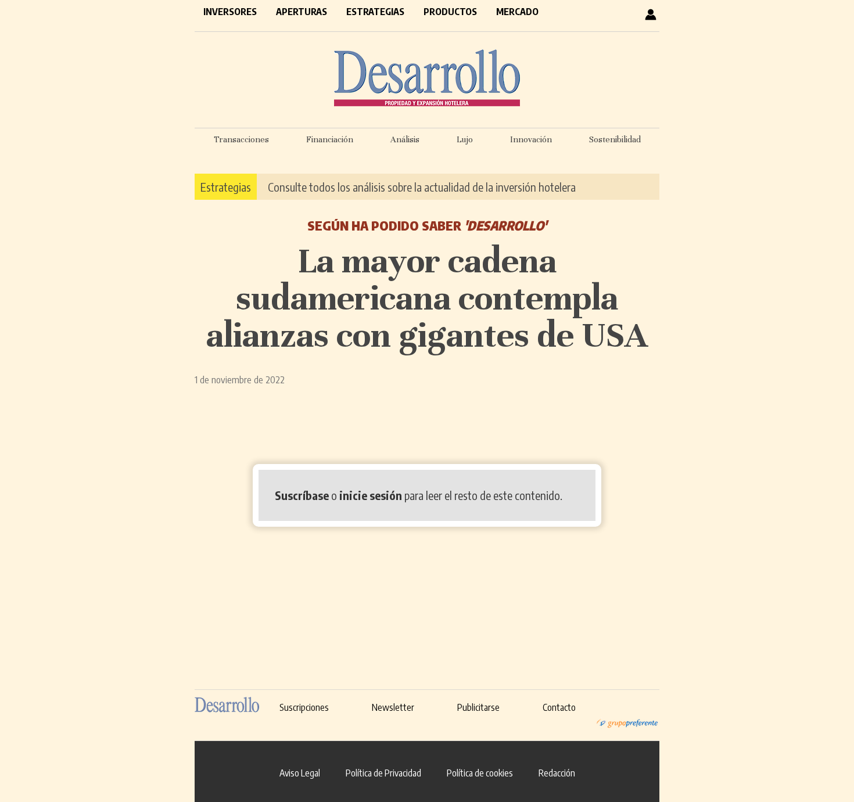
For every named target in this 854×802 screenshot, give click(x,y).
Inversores (230, 11)
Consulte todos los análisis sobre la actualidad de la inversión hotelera (422, 186)
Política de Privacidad (383, 773)
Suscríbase (302, 495)
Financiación (329, 139)
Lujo (465, 139)
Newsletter (393, 707)
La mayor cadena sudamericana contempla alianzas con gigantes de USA (427, 298)
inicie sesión (370, 495)
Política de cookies (480, 773)
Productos (450, 11)
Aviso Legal (299, 773)
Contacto (559, 707)
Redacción (557, 773)
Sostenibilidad (615, 139)
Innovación (531, 139)
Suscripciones (304, 707)
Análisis (404, 139)
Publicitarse (478, 707)
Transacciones (241, 139)
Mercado (517, 11)
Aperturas (301, 11)
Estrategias (375, 11)
